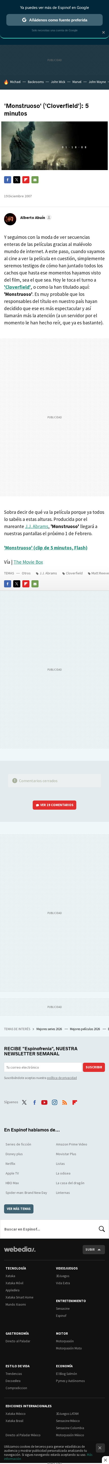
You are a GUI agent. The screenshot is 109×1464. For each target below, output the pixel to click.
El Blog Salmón (66, 1374)
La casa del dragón (70, 1183)
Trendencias (14, 1374)
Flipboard (25, 179)
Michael (15, 82)
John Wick (58, 82)
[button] (35, 217)
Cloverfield (74, 573)
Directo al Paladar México (23, 1435)
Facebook (7, 179)
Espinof (61, 1316)
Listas (60, 1163)
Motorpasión (65, 1341)
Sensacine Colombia (70, 1428)
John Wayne (97, 82)
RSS (65, 1101)
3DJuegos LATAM (67, 1414)
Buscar (101, 1229)
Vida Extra (63, 1283)
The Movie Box (28, 562)
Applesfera (13, 1290)
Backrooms (36, 82)
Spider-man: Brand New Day (26, 1192)
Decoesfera (13, 1381)
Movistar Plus (66, 1154)
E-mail (35, 179)
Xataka (10, 1276)
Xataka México (16, 1414)
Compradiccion (16, 1388)
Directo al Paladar (18, 1341)
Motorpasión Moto (69, 1348)
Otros (26, 573)
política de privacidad (62, 1078)
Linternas (63, 1192)
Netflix (10, 1163)
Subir (90, 1249)
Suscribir (94, 1067)
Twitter (16, 179)
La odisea (63, 1173)
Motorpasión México (70, 1435)
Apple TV (12, 1173)
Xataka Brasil (14, 1421)
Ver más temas (19, 1209)
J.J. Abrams (36, 526)
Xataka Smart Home (19, 1297)
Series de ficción (18, 1144)
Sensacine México (68, 1421)
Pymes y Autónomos (70, 1381)
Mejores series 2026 (50, 1029)
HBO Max (12, 1183)
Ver (57, 805)
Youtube (44, 1101)
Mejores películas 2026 (85, 1029)
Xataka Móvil (14, 1283)
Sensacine (62, 1308)
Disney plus (14, 1154)
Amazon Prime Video (71, 1144)
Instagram (54, 1101)
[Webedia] (19, 1252)
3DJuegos (62, 1276)
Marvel (76, 82)
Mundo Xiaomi (16, 1304)
